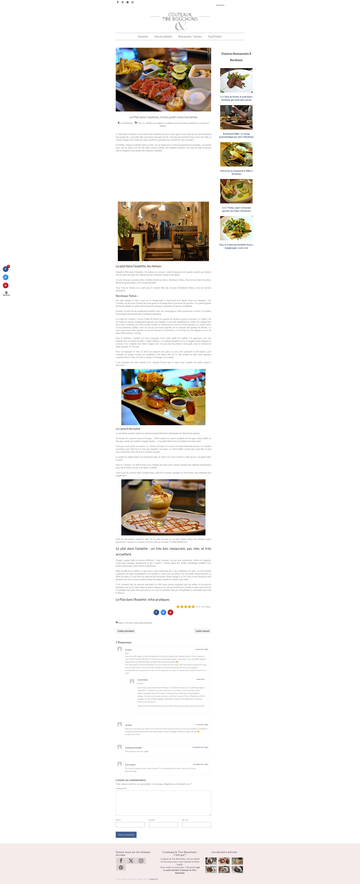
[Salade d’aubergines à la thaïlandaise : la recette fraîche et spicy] (237, 869)
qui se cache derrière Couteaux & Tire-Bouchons (181, 870)
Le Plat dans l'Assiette (131, 623)
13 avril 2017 (199, 724)
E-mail (152, 820)
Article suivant (202, 631)
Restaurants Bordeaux (145, 623)
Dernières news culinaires (154, 123)
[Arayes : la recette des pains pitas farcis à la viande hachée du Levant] (211, 869)
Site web (185, 820)
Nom (118, 820)
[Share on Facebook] (156, 614)
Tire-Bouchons (127, 123)
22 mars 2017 (199, 649)
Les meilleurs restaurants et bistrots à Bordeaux (180, 123)
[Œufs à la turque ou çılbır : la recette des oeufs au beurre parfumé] (224, 869)
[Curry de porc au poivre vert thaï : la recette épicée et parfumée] (211, 861)
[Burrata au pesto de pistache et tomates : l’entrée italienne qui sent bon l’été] (224, 861)
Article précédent (125, 631)
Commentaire (121, 788)
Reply (206, 649)
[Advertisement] (163, 179)
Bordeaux (121, 623)
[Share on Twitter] (163, 614)
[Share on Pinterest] (170, 614)
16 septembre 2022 (197, 747)
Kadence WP (154, 879)
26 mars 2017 (200, 679)
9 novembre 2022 (198, 764)
